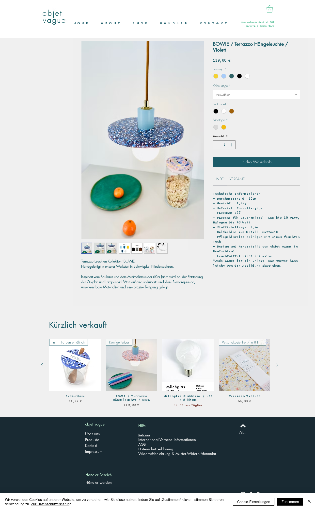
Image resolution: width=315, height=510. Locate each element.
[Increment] (232, 145)
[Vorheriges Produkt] (42, 365)
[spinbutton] (224, 145)
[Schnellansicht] (188, 365)
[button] (142, 23)
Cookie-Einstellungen (253, 501)
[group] (159, 375)
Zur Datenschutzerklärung (51, 503)
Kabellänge (222, 85)
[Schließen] (309, 501)
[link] (220, 179)
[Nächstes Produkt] (277, 365)
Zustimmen (290, 501)
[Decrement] (217, 145)
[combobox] (256, 94)
